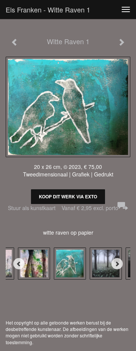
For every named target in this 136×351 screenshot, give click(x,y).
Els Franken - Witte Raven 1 (48, 9)
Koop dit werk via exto (68, 196)
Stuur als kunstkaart (63, 208)
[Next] (117, 263)
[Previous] (19, 263)
